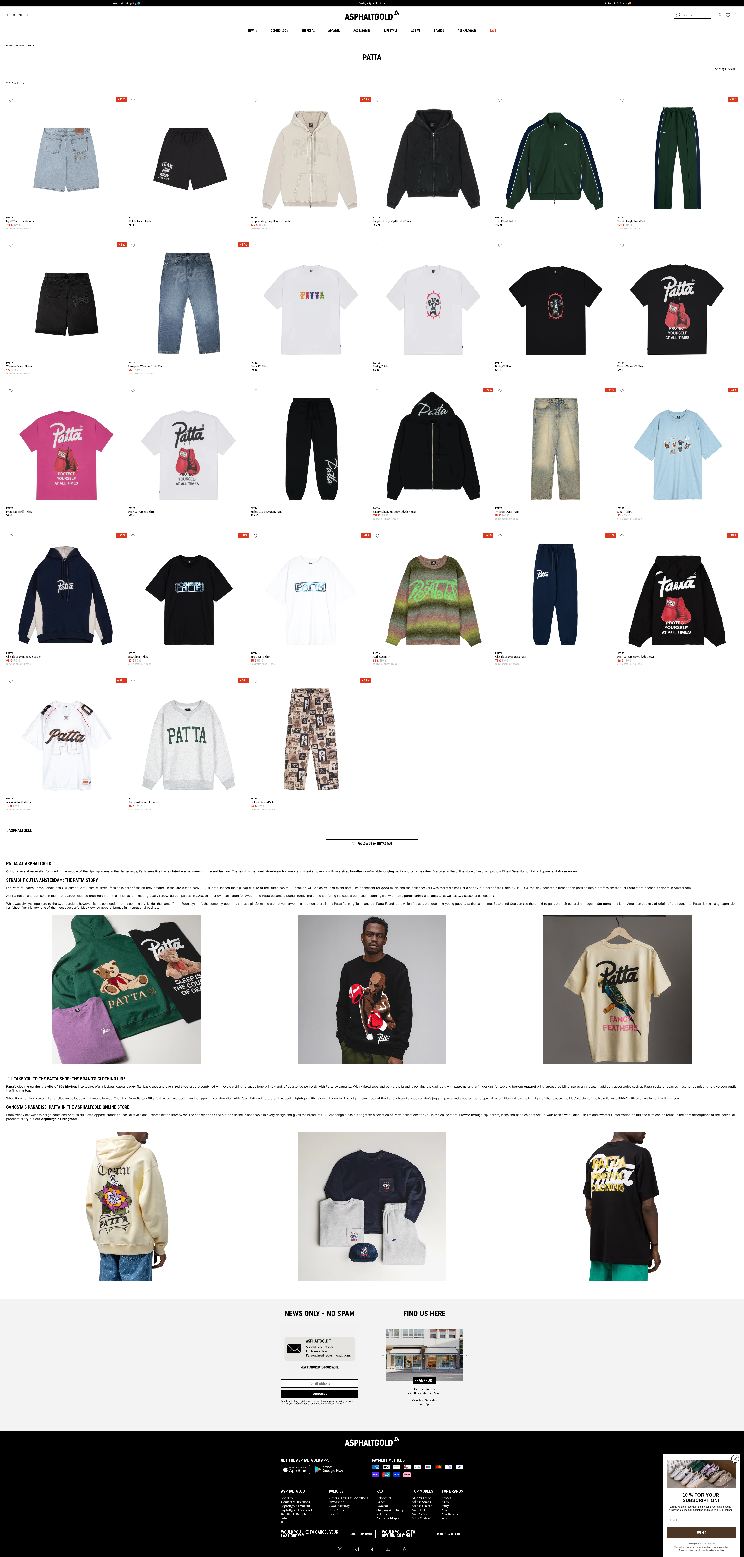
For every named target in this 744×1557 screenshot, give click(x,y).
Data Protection (339, 1510)
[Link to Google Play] (329, 1469)
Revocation (336, 1501)
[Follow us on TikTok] (357, 1549)
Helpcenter (383, 1497)
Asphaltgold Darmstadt (296, 1510)
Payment (382, 1506)
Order (380, 1501)
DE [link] (14, 15)
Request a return (448, 1533)
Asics (445, 1501)
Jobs (284, 1518)
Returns (381, 1514)
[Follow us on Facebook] (372, 1549)
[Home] (372, 1441)
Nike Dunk (419, 1510)
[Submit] (678, 15)
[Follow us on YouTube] (388, 1549)
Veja (444, 1518)
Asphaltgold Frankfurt (295, 1506)
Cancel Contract (361, 1533)
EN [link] (9, 15)
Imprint (333, 1514)
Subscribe (320, 1393)
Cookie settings (339, 1506)
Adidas (446, 1497)
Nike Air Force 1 (422, 1497)
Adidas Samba (421, 1501)
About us (287, 1497)
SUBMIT (701, 1532)
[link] (372, 15)
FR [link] (26, 15)
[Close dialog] (735, 1458)
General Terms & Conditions (348, 1497)
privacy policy (336, 1401)
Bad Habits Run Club (294, 1514)
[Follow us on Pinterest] (404, 1549)
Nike (445, 1510)
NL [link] (20, 15)
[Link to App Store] (295, 1469)
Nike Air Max (420, 1514)
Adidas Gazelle (422, 1506)
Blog (284, 1522)
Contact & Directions (295, 1501)
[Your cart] (736, 15)
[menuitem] (27, 68)
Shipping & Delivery (390, 1510)
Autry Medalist (421, 1518)
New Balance (450, 1514)
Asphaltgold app (387, 1518)
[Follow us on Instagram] (340, 1549)
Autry (445, 1506)
